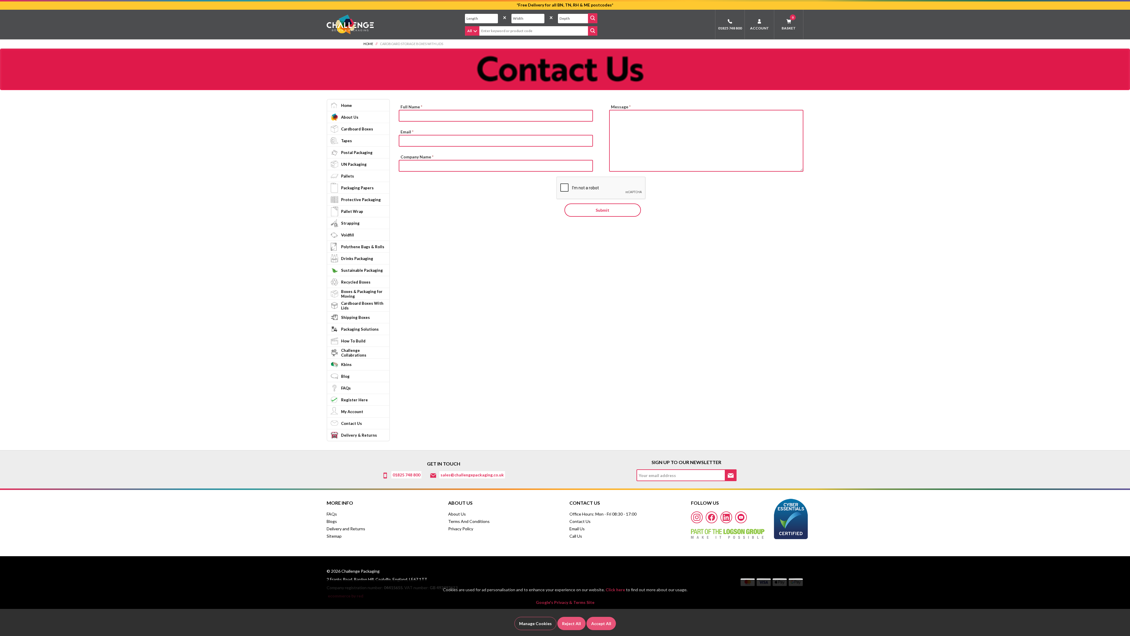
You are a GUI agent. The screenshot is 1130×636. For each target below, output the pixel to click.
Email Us (577, 528)
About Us (457, 513)
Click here (615, 589)
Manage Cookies (535, 623)
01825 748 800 (730, 28)
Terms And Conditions (469, 521)
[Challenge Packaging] (350, 23)
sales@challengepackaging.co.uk (472, 474)
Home (368, 44)
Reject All (571, 623)
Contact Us (580, 521)
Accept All (601, 623)
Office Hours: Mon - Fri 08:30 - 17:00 (603, 513)
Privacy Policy (460, 528)
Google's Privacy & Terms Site (565, 602)
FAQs (332, 513)
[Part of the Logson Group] (728, 531)
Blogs (332, 521)
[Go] (592, 18)
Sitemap (334, 536)
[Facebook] (711, 517)
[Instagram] (697, 517)
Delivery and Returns (346, 528)
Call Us (575, 536)
